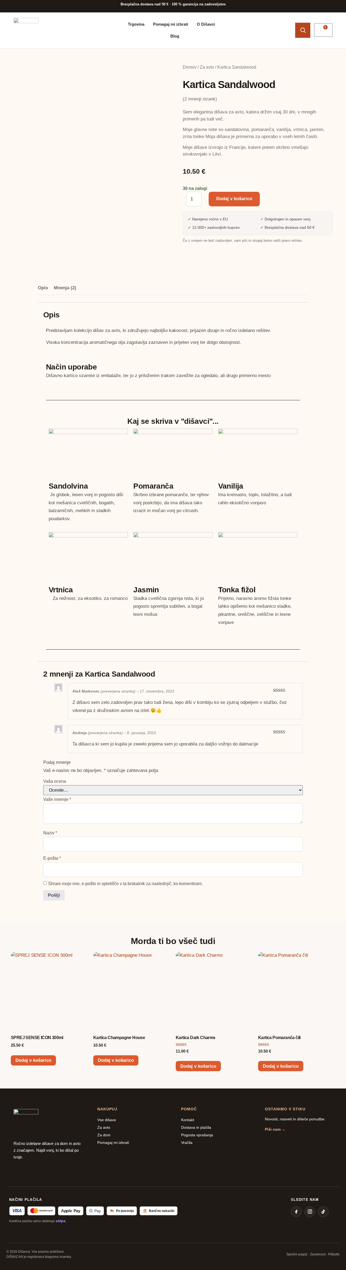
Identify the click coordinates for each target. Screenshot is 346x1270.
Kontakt (187, 1120)
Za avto (207, 67)
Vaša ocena (54, 781)
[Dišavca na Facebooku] (296, 1211)
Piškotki (334, 1254)
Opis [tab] (43, 287)
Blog (174, 36)
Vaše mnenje (57, 799)
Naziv (50, 833)
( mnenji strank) (200, 99)
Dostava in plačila (196, 1127)
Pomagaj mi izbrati (170, 24)
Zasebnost (317, 1254)
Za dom (104, 1135)
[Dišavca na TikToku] (323, 1211)
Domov (190, 67)
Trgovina (136, 24)
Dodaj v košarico (234, 198)
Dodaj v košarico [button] (33, 1060)
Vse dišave (106, 1120)
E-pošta (52, 858)
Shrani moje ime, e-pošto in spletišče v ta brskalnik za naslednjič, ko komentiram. (125, 884)
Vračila (186, 1142)
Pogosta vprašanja (197, 1135)
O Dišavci (206, 24)
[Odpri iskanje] (302, 30)
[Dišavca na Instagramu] (309, 1211)
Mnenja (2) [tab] (65, 287)
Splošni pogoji (296, 1254)
